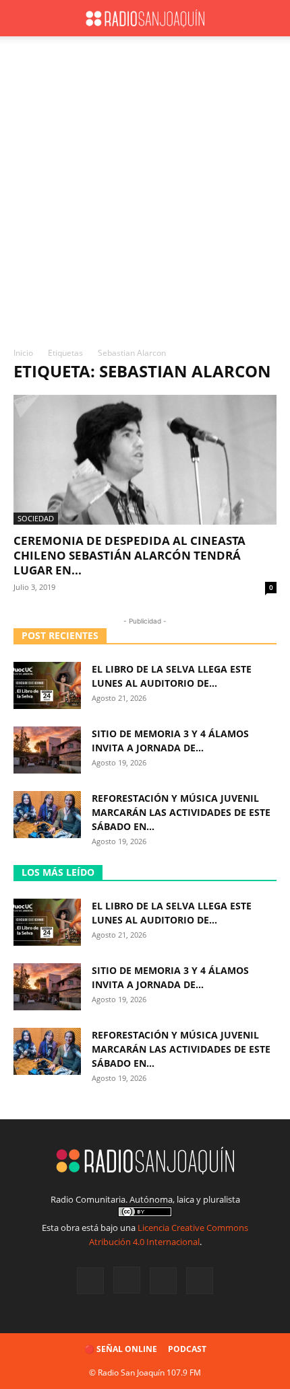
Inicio (23, 353)
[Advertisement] (145, 195)
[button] (23, 18)
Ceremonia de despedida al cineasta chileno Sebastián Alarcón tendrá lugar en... (129, 555)
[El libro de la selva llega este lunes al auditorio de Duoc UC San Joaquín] (47, 685)
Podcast (187, 1349)
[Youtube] (199, 1280)
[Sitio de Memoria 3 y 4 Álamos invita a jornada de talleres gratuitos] (47, 750)
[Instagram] (126, 1280)
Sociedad (36, 518)
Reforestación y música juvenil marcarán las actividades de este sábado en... (181, 812)
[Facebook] (90, 1280)
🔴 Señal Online (120, 1349)
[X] (163, 1280)
